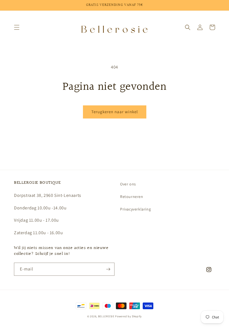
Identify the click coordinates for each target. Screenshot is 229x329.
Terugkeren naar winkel (114, 111)
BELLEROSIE (106, 316)
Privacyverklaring (135, 209)
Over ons (128, 184)
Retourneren (131, 196)
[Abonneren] (108, 269)
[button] (17, 27)
